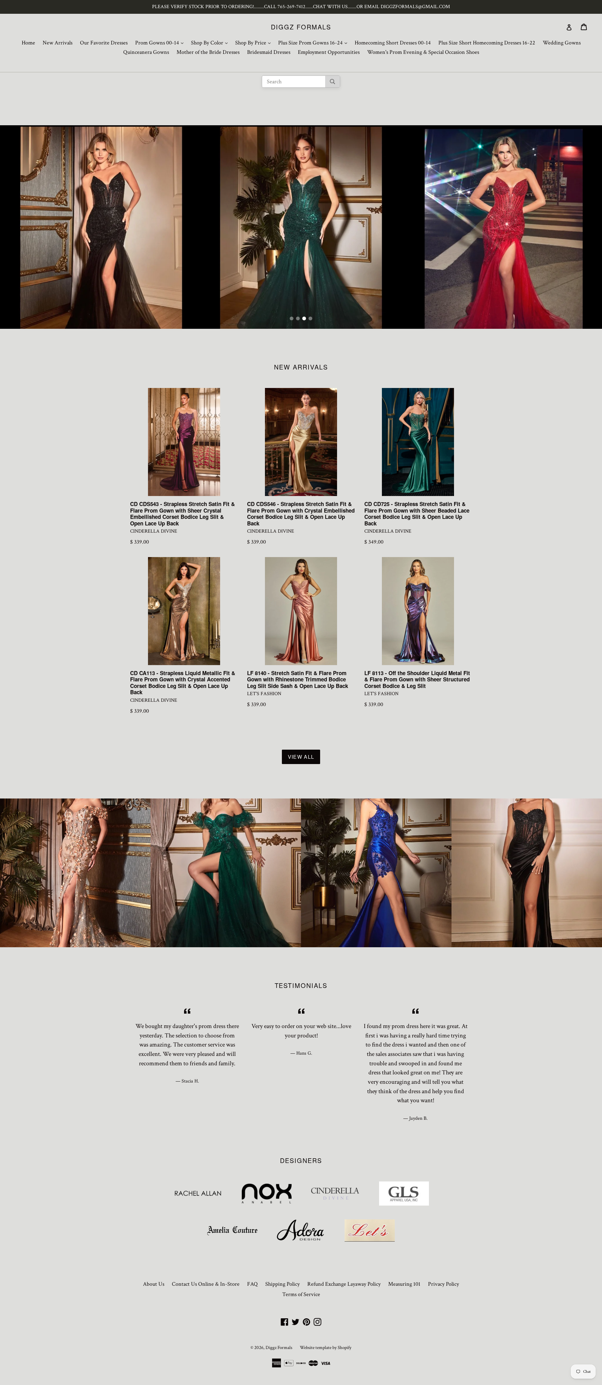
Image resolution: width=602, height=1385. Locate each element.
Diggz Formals (301, 27)
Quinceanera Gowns (146, 52)
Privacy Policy (443, 1284)
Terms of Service (301, 1294)
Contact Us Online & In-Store (206, 1284)
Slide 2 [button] (298, 318)
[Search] (332, 81)
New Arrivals (57, 42)
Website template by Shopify (325, 1348)
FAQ (252, 1284)
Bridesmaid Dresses (268, 52)
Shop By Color (211, 42)
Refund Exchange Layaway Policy (344, 1284)
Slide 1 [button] (291, 318)
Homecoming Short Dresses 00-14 (393, 42)
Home (28, 42)
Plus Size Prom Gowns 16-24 (314, 42)
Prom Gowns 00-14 (161, 42)
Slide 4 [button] (310, 318)
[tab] (291, 318)
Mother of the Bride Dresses (208, 52)
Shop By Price (254, 42)
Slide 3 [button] (304, 318)
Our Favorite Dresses (104, 42)
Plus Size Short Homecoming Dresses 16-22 (486, 42)
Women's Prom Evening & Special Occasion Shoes (423, 52)
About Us (153, 1284)
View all (301, 756)
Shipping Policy (282, 1284)
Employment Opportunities (329, 52)
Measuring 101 (404, 1284)
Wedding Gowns (562, 42)
